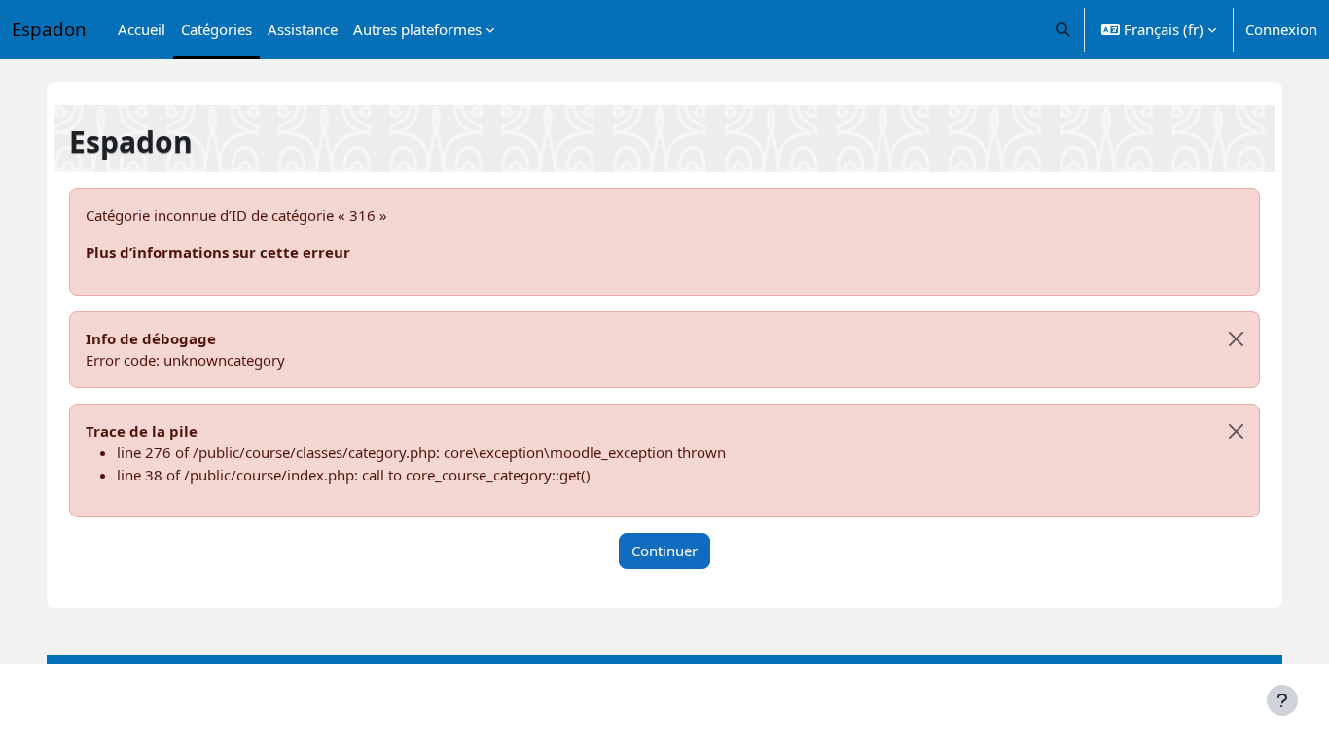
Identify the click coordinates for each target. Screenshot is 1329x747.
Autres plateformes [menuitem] (417, 29)
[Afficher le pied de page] (1282, 700)
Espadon (49, 29)
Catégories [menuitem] (216, 29)
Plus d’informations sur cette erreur (218, 252)
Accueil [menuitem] (141, 29)
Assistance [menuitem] (303, 29)
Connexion (1281, 29)
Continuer (664, 550)
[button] (1064, 29)
